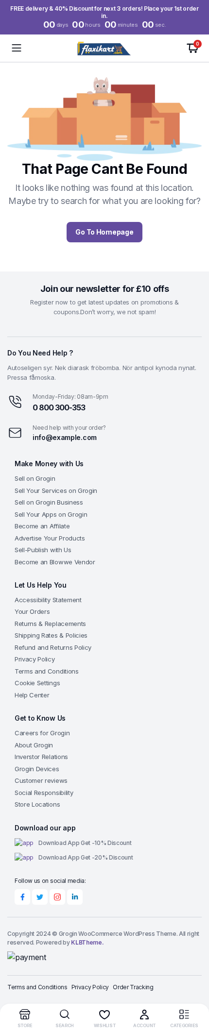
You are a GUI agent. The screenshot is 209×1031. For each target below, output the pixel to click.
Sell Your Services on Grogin (56, 490)
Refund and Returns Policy (53, 647)
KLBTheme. (87, 942)
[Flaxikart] (104, 48)
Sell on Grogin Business (49, 502)
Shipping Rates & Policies (51, 635)
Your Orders (32, 611)
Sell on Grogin (35, 478)
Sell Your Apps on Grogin (51, 514)
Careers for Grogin (42, 733)
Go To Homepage (104, 232)
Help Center (32, 695)
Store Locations (37, 804)
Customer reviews (41, 780)
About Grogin (34, 745)
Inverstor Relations (41, 757)
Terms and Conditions (47, 671)
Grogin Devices (37, 769)
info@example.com (65, 437)
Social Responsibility (44, 792)
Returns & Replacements (50, 623)
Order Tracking (133, 987)
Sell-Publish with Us (43, 550)
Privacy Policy (35, 659)
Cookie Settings (37, 683)
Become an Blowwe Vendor (55, 562)
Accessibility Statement (48, 600)
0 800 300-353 (59, 407)
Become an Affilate (42, 526)
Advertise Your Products (50, 538)
